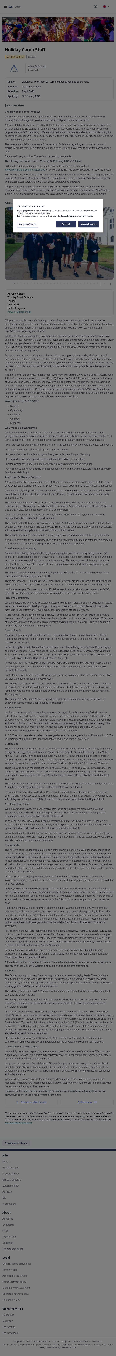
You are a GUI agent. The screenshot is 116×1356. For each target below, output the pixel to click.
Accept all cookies (89, 224)
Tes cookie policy (68, 216)
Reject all (66, 224)
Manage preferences (27, 224)
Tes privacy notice (85, 216)
